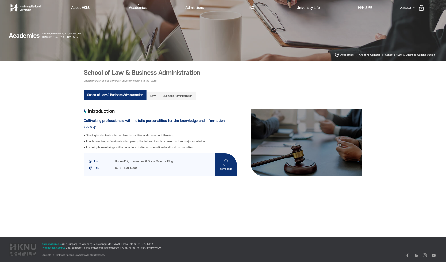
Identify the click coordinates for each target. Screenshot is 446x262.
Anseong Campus (369, 54)
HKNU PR (365, 8)
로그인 (421, 8)
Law (153, 96)
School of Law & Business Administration (410, 54)
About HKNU (81, 8)
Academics (138, 8)
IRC (251, 8)
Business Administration (177, 96)
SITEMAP (432, 8)
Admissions (194, 8)
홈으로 (336, 55)
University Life (308, 8)
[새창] (407, 255)
